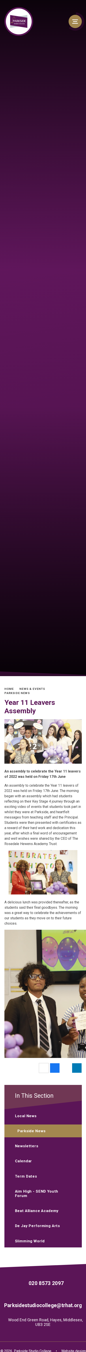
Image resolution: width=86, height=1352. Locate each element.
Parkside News (17, 693)
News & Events (32, 688)
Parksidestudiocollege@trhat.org (43, 1305)
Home (9, 688)
